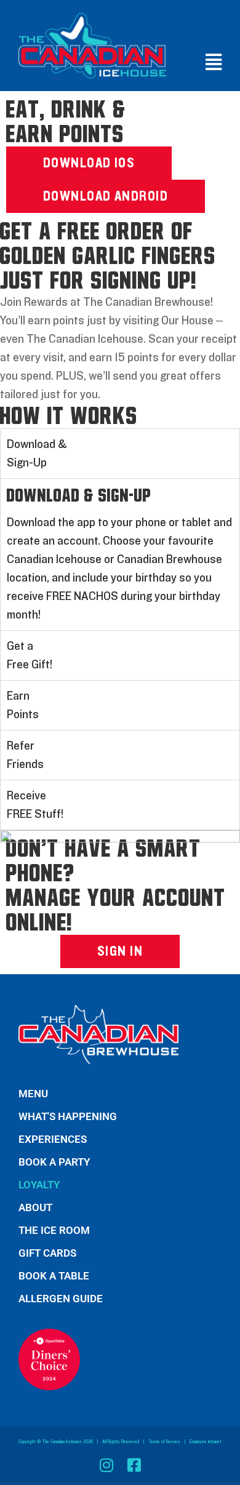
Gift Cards (47, 1253)
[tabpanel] (120, 554)
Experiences (52, 1139)
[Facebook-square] (134, 1465)
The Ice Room (54, 1230)
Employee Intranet (206, 1441)
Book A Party (54, 1162)
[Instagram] (106, 1465)
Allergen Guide (60, 1298)
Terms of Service (164, 1441)
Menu (33, 1093)
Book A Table (53, 1276)
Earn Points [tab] (23, 705)
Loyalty (39, 1185)
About (35, 1207)
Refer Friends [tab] (25, 755)
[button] (210, 62)
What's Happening (67, 1116)
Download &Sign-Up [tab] (37, 454)
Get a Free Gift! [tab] (29, 655)
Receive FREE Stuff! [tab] (35, 805)
